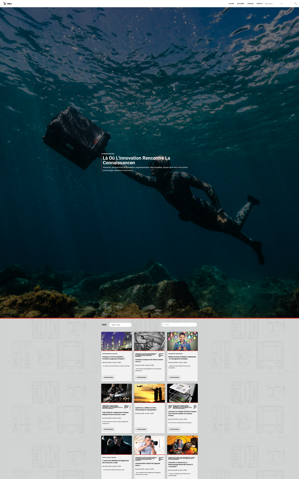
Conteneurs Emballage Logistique (109, 353)
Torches (250, 3)
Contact (259, 3)
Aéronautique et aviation (170, 407)
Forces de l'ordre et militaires (126, 407)
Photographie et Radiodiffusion (161, 355)
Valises (231, 3)
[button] (296, 4)
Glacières (240, 3)
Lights (130, 407)
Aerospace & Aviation (195, 407)
